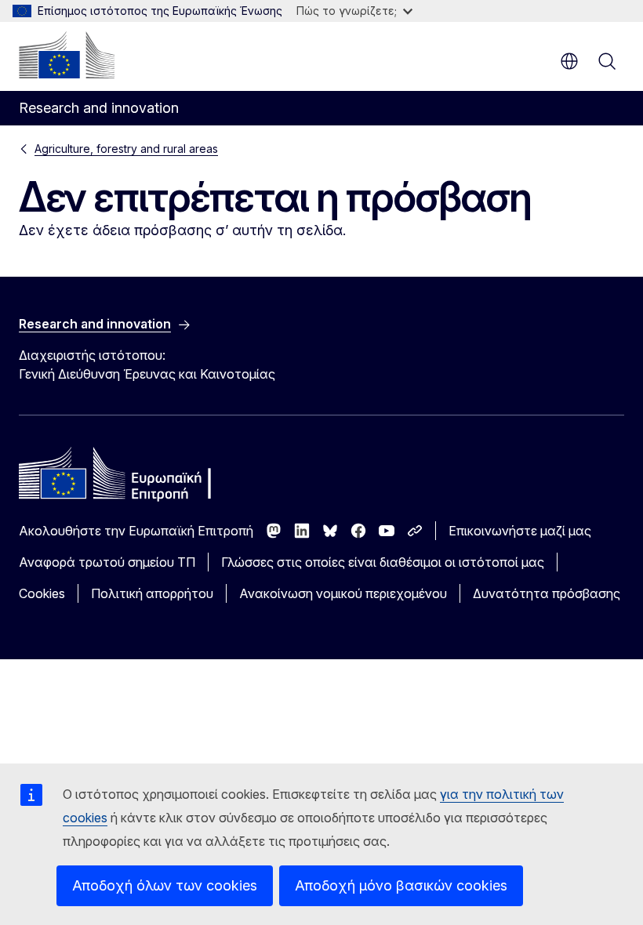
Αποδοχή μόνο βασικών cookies (401, 885)
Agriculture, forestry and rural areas (126, 148)
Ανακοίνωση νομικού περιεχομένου (343, 593)
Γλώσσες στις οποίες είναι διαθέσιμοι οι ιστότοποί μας (382, 562)
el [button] (569, 61)
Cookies (42, 593)
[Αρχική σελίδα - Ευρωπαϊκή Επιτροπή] (66, 54)
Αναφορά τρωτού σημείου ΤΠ (107, 562)
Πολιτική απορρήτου (152, 593)
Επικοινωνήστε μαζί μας (520, 531)
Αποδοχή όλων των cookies (164, 885)
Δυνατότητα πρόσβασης (546, 593)
